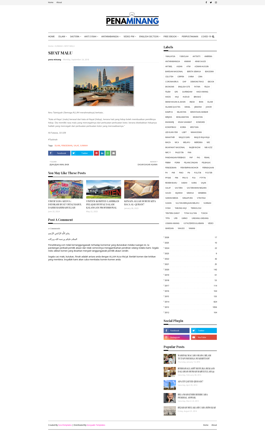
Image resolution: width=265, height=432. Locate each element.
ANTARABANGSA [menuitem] (110, 36)
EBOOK (211, 81)
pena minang (54, 59)
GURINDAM (187, 91)
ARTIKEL (168, 66)
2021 (191, 264)
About (59, 2)
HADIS (168, 97)
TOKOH (204, 213)
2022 (191, 258)
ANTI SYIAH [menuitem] (90, 36)
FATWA (197, 86)
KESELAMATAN (182, 117)
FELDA (207, 86)
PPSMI (168, 177)
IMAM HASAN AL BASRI (175, 102)
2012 (191, 312)
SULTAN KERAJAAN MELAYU (187, 203)
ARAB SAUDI (200, 61)
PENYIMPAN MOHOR (189, 167)
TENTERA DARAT (172, 213)
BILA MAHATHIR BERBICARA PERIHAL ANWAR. (193, 396)
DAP (184, 81)
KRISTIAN (194, 127)
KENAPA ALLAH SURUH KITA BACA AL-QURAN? (140, 203)
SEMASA (190, 193)
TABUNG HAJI (180, 208)
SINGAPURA (187, 198)
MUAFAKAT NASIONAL (175, 147)
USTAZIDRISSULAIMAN (194, 223)
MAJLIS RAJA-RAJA (202, 137)
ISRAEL (187, 107)
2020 (191, 269)
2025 (191, 242)
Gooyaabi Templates (96, 425)
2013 (191, 307)
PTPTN (203, 177)
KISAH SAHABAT (185, 122)
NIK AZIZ (208, 147)
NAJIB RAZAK (194, 147)
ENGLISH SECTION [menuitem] (148, 36)
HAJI (177, 97)
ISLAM (57, 145)
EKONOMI (169, 86)
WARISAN (169, 228)
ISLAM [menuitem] (61, 36)
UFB (175, 218)
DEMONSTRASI (197, 81)
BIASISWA (209, 71)
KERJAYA (168, 117)
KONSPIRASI (170, 127)
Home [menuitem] (51, 36)
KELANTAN (181, 112)
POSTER (208, 172)
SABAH (184, 183)
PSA (194, 177)
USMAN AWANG (172, 223)
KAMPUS (169, 112)
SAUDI (168, 193)
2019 (191, 274)
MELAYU (186, 142)
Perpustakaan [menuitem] (190, 36)
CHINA (191, 76)
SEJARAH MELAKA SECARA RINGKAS (197, 407)
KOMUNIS (200, 122)
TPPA (167, 218)
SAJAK (203, 183)
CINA (200, 76)
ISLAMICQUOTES (172, 107)
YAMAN (192, 228)
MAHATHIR (170, 137)
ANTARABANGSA (172, 61)
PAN (189, 152)
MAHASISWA (196, 132)
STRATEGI (201, 198)
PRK (176, 177)
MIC (208, 142)
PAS (198, 157)
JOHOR (209, 107)
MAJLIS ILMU (184, 137)
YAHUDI (181, 228)
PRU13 (185, 177)
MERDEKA (198, 142)
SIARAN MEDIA (171, 198)
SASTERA (179, 188)
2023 (191, 253)
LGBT (184, 132)
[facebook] (206, 2)
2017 (191, 285)
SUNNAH (59, 46)
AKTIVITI (196, 56)
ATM (188, 66)
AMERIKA (208, 56)
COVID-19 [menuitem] (206, 36)
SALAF (76, 145)
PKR (173, 172)
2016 (191, 291)
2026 (191, 237)
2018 (191, 280)
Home (50, 2)
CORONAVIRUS (172, 81)
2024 (191, 248)
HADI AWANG (202, 91)
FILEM (167, 91)
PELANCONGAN (191, 162)
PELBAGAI (206, 162)
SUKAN (168, 203)
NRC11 (168, 152)
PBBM (168, 162)
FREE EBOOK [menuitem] (170, 36)
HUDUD (186, 97)
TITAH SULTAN (190, 213)
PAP (191, 157)
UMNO (185, 218)
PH (166, 172)
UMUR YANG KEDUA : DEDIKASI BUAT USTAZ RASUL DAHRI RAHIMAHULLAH (65, 204)
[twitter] (211, 2)
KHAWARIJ (169, 122)
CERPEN (180, 76)
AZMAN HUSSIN (202, 66)
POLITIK (197, 172)
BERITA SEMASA (194, 71)
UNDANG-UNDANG (200, 218)
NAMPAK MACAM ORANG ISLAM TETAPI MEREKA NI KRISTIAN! (194, 357)
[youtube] (204, 337)
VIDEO (210, 223)
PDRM (177, 162)
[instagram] (215, 2)
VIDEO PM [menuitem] (129, 36)
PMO (181, 172)
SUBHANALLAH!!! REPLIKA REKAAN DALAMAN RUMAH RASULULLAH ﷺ (196, 370)
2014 (191, 301)
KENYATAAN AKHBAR (199, 112)
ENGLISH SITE (184, 86)
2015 (191, 296)
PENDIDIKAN (66, 145)
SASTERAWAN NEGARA (197, 188)
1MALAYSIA (170, 56)
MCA (177, 142)
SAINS (194, 183)
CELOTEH (169, 76)
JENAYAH (198, 107)
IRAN (201, 102)
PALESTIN (179, 152)
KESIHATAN (198, 117)
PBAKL (207, 157)
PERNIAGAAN (208, 167)
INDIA (192, 102)
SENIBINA (202, 193)
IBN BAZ (197, 97)
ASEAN (179, 66)
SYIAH (168, 208)
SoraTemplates (65, 425)
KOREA (183, 127)
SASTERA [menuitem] (74, 36)
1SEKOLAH (183, 56)
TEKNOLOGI (196, 208)
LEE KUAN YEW (171, 132)
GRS (176, 91)
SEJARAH (178, 193)
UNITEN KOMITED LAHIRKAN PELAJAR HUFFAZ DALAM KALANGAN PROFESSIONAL (102, 204)
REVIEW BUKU (171, 183)
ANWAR (187, 61)
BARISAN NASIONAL (174, 71)
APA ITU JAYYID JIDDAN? (190, 381)
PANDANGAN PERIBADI (175, 157)
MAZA (168, 142)
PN (189, 172)
